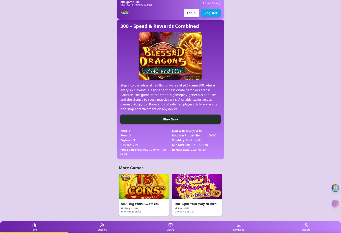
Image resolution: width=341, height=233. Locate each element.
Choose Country (212, 3)
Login (191, 13)
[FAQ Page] (335, 188)
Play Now (170, 119)
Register (210, 13)
